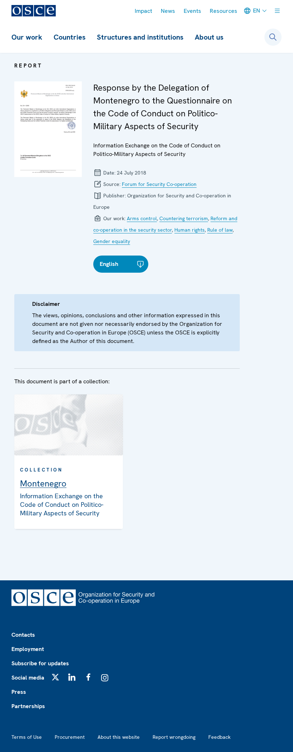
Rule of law (220, 230)
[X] (55, 677)
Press (18, 692)
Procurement (70, 737)
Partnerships (28, 706)
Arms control (142, 218)
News (168, 11)
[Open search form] (273, 37)
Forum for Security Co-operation (159, 184)
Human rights (189, 230)
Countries (69, 37)
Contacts (23, 635)
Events (192, 11)
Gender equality (111, 241)
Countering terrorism (183, 218)
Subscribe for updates (40, 663)
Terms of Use (26, 737)
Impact (143, 11)
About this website (119, 737)
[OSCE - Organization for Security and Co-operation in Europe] (33, 10)
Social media (27, 677)
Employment (27, 649)
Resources (223, 11)
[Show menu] (277, 11)
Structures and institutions (140, 37)
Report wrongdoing (174, 737)
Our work (26, 37)
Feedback (219, 737)
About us (209, 37)
